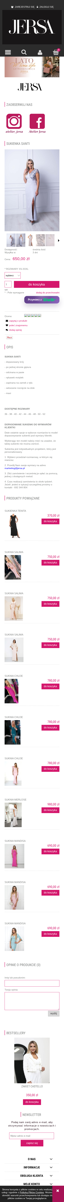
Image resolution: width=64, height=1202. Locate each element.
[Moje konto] (40, 52)
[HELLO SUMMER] (32, 66)
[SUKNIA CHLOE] (18, 691)
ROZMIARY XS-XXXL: (17, 269)
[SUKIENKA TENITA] (18, 526)
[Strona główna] (32, 27)
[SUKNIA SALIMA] (18, 567)
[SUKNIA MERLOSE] (18, 815)
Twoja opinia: (11, 989)
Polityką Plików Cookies (32, 1192)
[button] (8, 52)
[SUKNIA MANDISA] (18, 856)
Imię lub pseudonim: (15, 977)
